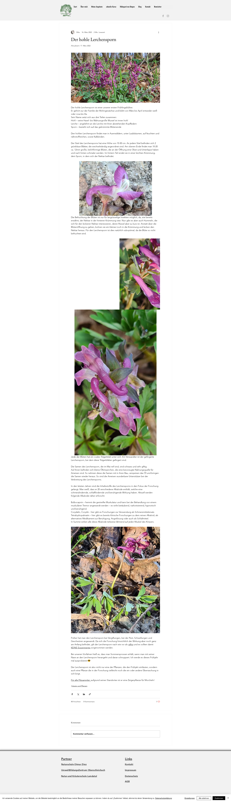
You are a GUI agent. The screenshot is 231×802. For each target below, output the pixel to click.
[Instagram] (167, 15)
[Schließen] (228, 798)
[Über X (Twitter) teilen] (78, 694)
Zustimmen (219, 798)
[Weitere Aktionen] (158, 32)
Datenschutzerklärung (163, 798)
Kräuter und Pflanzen (79, 686)
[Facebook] (163, 15)
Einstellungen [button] (190, 798)
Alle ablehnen (204, 798)
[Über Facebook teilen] (72, 694)
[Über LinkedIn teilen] (84, 694)
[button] (96, 7)
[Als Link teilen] (90, 694)
